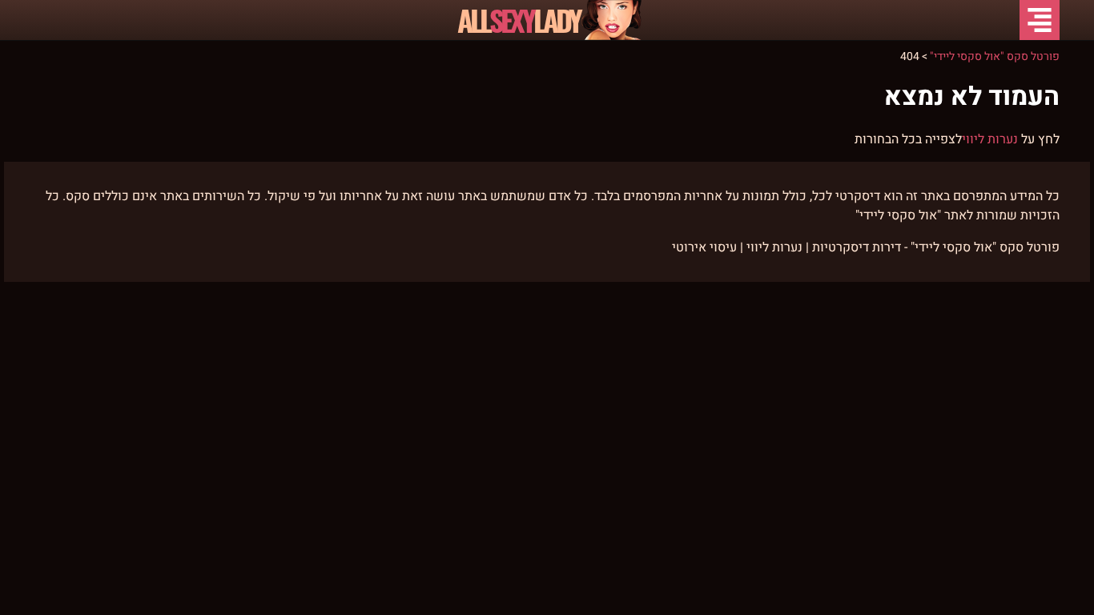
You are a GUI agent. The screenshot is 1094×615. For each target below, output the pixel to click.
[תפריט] (1040, 20)
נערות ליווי (990, 139)
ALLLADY (518, 20)
